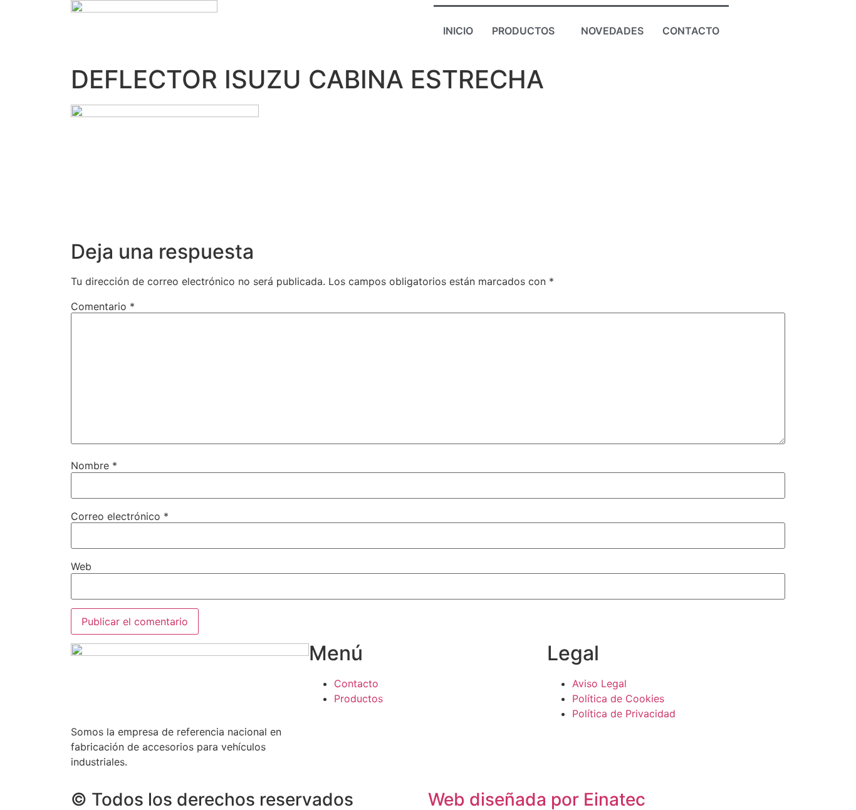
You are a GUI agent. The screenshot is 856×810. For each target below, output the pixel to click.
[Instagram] (760, 29)
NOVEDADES (612, 30)
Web (81, 566)
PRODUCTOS (523, 30)
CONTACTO (690, 30)
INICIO (458, 30)
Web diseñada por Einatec (536, 799)
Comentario (103, 306)
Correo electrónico (120, 516)
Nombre (94, 465)
